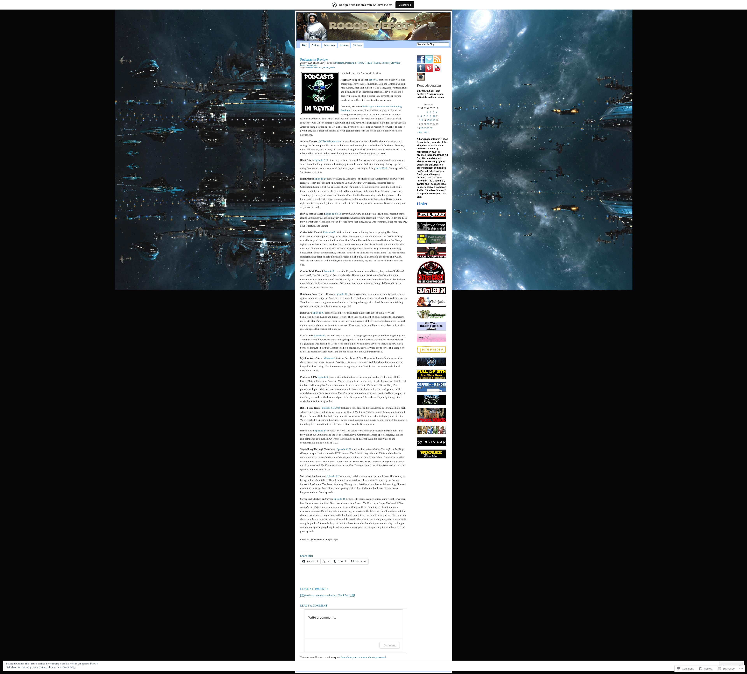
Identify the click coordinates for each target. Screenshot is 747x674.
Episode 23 (320, 160)
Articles (315, 45)
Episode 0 (322, 376)
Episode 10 (341, 294)
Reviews (344, 45)
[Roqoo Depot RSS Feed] (437, 62)
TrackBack (346, 595)
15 (428, 120)
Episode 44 (320, 430)
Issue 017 (373, 79)
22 (428, 124)
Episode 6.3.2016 (331, 407)
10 (434, 116)
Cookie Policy (69, 667)
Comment (389, 645)
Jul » (426, 132)
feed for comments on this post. (319, 595)
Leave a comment (308, 65)
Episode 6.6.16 (333, 213)
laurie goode (329, 67)
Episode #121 (344, 449)
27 (422, 128)
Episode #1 (318, 312)
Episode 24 (320, 178)
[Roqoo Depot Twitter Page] (429, 62)
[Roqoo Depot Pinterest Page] (429, 71)
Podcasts (339, 63)
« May (420, 132)
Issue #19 (329, 271)
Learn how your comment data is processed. (364, 657)
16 (431, 120)
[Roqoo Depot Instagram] (421, 80)
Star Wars (395, 63)
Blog (304, 45)
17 (434, 120)
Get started (405, 4)
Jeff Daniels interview (330, 141)
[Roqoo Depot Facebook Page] (421, 62)
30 (431, 128)
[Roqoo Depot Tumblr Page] (421, 71)
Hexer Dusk (381, 168)
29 (428, 128)
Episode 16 (339, 498)
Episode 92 (319, 335)
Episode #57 (333, 476)
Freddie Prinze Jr (314, 67)
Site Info (357, 45)
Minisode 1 (330, 358)
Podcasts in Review (354, 63)
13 (422, 120)
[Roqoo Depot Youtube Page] (437, 71)
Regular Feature (372, 63)
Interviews (329, 45)
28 (425, 128)
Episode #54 (329, 232)
